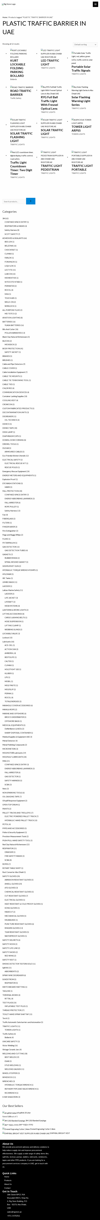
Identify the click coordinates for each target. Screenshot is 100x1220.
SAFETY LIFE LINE (10, 948)
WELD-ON (9, 302)
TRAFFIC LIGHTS (9, 1026)
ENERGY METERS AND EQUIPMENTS (18, 475)
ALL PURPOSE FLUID (11, 310)
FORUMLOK (10, 262)
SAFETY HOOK (8, 944)
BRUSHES (6, 360)
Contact (7, 1188)
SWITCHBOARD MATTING (13, 987)
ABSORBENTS (10, 971)
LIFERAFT (9, 602)
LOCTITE (8, 270)
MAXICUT (9, 912)
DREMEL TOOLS (9, 444)
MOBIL (8, 681)
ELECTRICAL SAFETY (11, 460)
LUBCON (8, 274)
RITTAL (8, 999)
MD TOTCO (9, 314)
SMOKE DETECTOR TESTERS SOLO (17, 964)
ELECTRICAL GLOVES (14, 900)
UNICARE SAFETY (9, 1041)
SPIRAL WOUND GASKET (15, 562)
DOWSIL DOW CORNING (13, 440)
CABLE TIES (7, 384)
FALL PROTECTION (10, 491)
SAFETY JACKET (11, 352)
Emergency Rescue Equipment (14, 471)
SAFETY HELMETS (10, 940)
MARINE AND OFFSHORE (13, 714)
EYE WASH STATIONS (11, 483)
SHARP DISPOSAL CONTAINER (18, 733)
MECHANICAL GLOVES (14, 916)
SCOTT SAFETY (11, 234)
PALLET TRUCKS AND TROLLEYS (16, 813)
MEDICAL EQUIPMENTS (12, 725)
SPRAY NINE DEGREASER (13, 975)
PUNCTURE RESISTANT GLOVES (18, 924)
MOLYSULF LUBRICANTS (12, 757)
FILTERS (5, 523)
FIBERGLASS (7, 519)
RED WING (9, 956)
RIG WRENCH (10, 1093)
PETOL (5, 824)
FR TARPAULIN (8, 543)
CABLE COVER (8, 368)
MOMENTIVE (10, 278)
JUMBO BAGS (8, 582)
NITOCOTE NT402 (12, 282)
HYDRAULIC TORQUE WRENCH (18, 1085)
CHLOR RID (7, 388)
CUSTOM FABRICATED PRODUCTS (17, 408)
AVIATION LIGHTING (11, 318)
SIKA (7, 294)
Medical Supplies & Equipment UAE (16, 737)
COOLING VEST (9, 400)
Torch (4, 1018)
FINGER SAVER (8, 527)
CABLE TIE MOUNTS (11, 376)
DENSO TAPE (8, 428)
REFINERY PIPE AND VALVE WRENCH (20, 1089)
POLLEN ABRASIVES (13, 333)
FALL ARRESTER (11, 503)
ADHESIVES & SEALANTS (12, 238)
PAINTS (5, 809)
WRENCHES (7, 1081)
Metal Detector (8, 741)
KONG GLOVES (11, 908)
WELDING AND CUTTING (13, 1054)
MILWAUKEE (10, 920)
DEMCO (5, 424)
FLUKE (5, 539)
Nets (4, 789)
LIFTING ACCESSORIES (12, 614)
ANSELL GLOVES (12, 884)
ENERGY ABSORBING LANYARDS (18, 499)
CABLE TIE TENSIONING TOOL (15, 380)
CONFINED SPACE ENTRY (15, 222)
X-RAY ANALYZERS (10, 1097)
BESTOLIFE (9, 657)
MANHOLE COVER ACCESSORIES (16, 705)
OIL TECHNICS (11, 420)
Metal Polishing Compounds (13, 745)
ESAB (7, 1061)
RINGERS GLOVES (12, 928)
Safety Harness (11, 230)
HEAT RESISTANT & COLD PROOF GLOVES (22, 904)
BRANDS (6, 356)
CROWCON (7, 404)
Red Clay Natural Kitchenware (14, 844)
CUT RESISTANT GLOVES (15, 896)
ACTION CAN (10, 649)
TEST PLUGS (7, 1003)
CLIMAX (8, 254)
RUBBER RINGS (11, 558)
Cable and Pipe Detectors (12, 364)
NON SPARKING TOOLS (12, 793)
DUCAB (5, 448)
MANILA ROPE (8, 709)
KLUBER (8, 673)
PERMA (8, 693)
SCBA (7, 785)
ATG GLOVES (10, 888)
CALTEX (8, 661)
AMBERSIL (9, 653)
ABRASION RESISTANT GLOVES (18, 880)
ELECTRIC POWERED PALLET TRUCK (20, 816)
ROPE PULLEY (10, 507)
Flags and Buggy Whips (11, 535)
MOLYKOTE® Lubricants (12, 753)
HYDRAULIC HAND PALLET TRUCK (19, 820)
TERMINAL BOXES (10, 995)
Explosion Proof (8, 479)
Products (7, 1180)
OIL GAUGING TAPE (10, 797)
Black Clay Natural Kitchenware (14, 337)
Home (4, 17)
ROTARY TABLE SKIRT (11, 868)
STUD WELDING (12, 1065)
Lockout (5, 638)
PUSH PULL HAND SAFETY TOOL (16, 840)
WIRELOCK (9, 306)
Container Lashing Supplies (13, 396)
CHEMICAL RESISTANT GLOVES (18, 892)
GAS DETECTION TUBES (15, 550)
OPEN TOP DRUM (10, 805)
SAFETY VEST (8, 960)
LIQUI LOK (9, 266)
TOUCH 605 (9, 298)
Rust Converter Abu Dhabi (12, 872)
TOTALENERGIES (12, 701)
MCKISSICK (9, 344)
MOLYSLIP (9, 689)
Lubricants (6, 642)
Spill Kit (5, 968)
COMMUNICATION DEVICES (14, 392)
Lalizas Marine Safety (11, 590)
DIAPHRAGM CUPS (10, 436)
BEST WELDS (10, 1057)
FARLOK (8, 258)
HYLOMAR (6, 574)
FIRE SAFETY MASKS (13, 856)
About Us (8, 1184)
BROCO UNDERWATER (14, 717)
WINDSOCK (7, 1077)
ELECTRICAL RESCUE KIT (15, 463)
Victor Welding (8, 1045)
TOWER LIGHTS (11, 1030)
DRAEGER (9, 852)
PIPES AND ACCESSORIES (13, 828)
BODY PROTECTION (11, 349)
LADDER (6, 586)
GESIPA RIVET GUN (10, 566)
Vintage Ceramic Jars (10, 1050)
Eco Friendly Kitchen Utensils (13, 456)
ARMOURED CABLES (13, 452)
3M (3, 218)
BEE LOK (8, 242)
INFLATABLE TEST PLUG (15, 1006)
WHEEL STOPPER (9, 1073)
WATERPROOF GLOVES (15, 936)
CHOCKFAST (10, 250)
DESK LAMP (7, 432)
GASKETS (6, 554)
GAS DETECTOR (9, 547)
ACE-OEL (8, 645)
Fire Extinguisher (9, 531)
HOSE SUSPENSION (13, 621)
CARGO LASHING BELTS (15, 617)
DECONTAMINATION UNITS (14, 412)
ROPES (5, 864)
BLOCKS (5, 341)
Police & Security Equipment (13, 832)
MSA (4, 761)
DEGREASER (7, 416)
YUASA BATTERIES (12, 325)
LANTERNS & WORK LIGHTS (14, 610)
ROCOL (8, 290)
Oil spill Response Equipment (13, 801)
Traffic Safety (7, 1034)
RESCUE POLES (11, 467)
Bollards (8, 1037)
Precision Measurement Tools (14, 836)
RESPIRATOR (7, 848)
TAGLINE (6, 991)
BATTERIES (7, 322)
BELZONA (9, 246)
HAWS (7, 487)
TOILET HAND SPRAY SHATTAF (15, 1014)
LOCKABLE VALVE (10, 634)
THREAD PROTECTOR (11, 1010)
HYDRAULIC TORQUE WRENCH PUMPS (18, 570)
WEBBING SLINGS (12, 629)
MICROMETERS (9, 749)
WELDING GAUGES (13, 1069)
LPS (6, 677)
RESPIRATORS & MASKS (15, 226)
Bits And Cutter (8, 329)
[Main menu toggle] (95, 4)
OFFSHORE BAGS (12, 721)
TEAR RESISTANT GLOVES (16, 932)
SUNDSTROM (8, 979)
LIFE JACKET (10, 598)
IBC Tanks (6, 578)
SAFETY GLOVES (9, 876)
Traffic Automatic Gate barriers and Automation (21, 1022)
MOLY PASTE (10, 685)
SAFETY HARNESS (12, 781)
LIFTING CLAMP (12, 625)
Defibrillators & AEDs (13, 729)
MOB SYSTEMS (11, 606)
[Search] (30, 201)
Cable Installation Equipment (13, 372)
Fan (3, 515)
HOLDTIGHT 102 (12, 669)
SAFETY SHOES (8, 952)
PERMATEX (9, 286)
